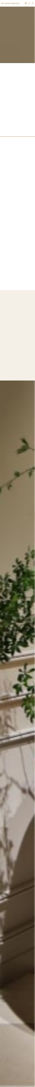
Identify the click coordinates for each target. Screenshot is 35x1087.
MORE (17, 352)
